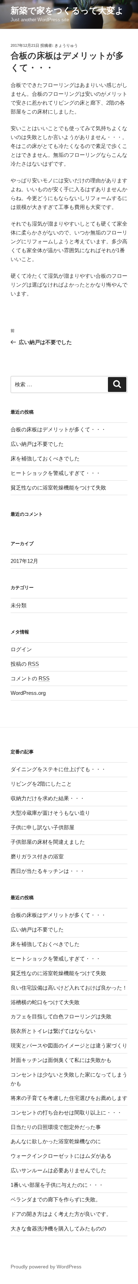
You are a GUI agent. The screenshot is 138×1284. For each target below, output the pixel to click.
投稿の (25, 664)
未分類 (19, 605)
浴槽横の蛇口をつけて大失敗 (45, 1002)
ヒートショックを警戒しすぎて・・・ (56, 473)
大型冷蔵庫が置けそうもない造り (50, 813)
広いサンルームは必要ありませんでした (58, 1170)
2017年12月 (24, 561)
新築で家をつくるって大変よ (67, 10)
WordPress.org (28, 693)
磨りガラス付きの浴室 (37, 856)
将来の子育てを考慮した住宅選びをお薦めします (69, 1098)
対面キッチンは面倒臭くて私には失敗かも (61, 1060)
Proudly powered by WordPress (46, 1266)
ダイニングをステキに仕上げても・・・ (58, 769)
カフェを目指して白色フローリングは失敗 (61, 1016)
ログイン (21, 649)
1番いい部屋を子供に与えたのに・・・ (57, 1185)
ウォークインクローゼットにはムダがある (61, 1156)
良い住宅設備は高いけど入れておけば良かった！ (69, 988)
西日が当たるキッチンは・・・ (48, 871)
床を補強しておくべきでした (45, 458)
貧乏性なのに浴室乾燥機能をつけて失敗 (58, 488)
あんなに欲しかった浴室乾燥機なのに (56, 1141)
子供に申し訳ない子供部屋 (42, 827)
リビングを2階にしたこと (41, 784)
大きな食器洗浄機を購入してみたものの (58, 1228)
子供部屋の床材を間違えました (48, 842)
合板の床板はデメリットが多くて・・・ (58, 429)
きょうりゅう (66, 45)
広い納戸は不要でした (37, 444)
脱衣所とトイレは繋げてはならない (53, 1031)
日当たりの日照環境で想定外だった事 (56, 1127)
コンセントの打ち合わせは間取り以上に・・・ (66, 1112)
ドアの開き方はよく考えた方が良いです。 (61, 1214)
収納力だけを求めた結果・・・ (48, 798)
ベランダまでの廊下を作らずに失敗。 (56, 1199)
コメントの (30, 678)
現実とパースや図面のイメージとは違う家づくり (69, 1045)
